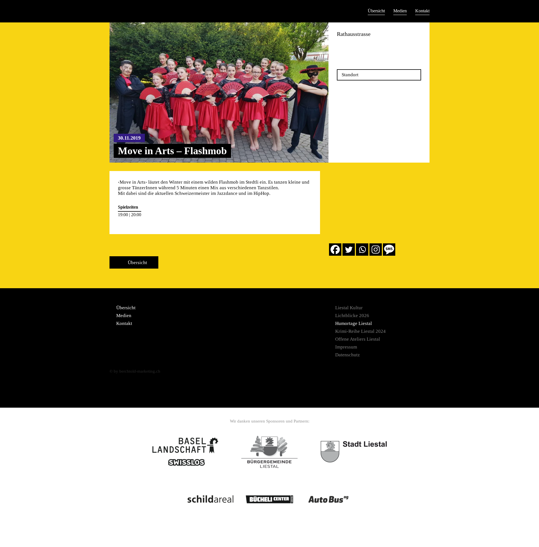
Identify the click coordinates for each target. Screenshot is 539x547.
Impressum (346, 347)
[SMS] (389, 249)
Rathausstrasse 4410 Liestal (351, 46)
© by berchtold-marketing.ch (134, 371)
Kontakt (422, 10)
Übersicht (376, 10)
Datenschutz (347, 354)
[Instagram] (375, 249)
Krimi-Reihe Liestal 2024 (360, 331)
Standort (350, 74)
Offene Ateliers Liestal (357, 339)
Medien (400, 10)
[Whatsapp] (362, 249)
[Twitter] (348, 249)
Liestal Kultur (349, 307)
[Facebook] (335, 249)
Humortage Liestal (353, 323)
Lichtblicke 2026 (352, 315)
